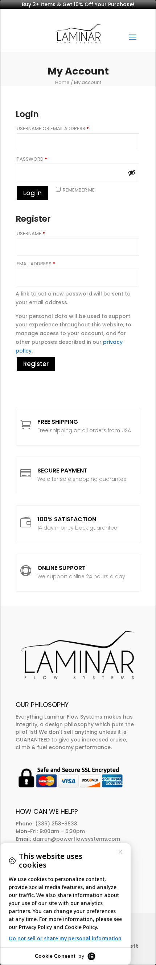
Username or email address (64, 128)
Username (42, 233)
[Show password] (132, 173)
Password (43, 159)
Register (36, 363)
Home (62, 82)
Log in (32, 193)
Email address (47, 263)
